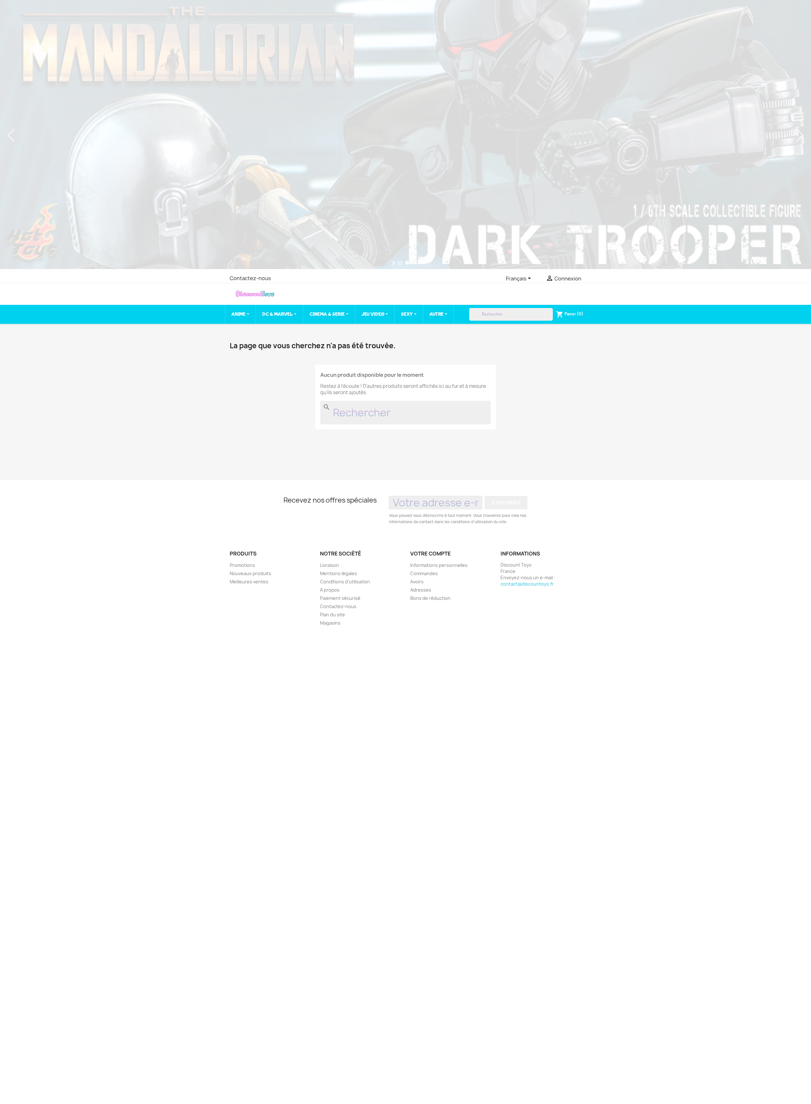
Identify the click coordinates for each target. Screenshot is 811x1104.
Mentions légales (338, 573)
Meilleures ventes (249, 582)
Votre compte (430, 553)
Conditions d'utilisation (345, 582)
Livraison (329, 565)
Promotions (242, 565)
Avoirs (417, 582)
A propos (330, 590)
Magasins (330, 623)
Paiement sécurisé (340, 598)
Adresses (420, 590)
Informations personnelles (439, 565)
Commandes (424, 573)
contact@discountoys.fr (527, 584)
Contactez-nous (250, 278)
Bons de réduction (430, 598)
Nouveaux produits (250, 573)
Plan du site (332, 615)
